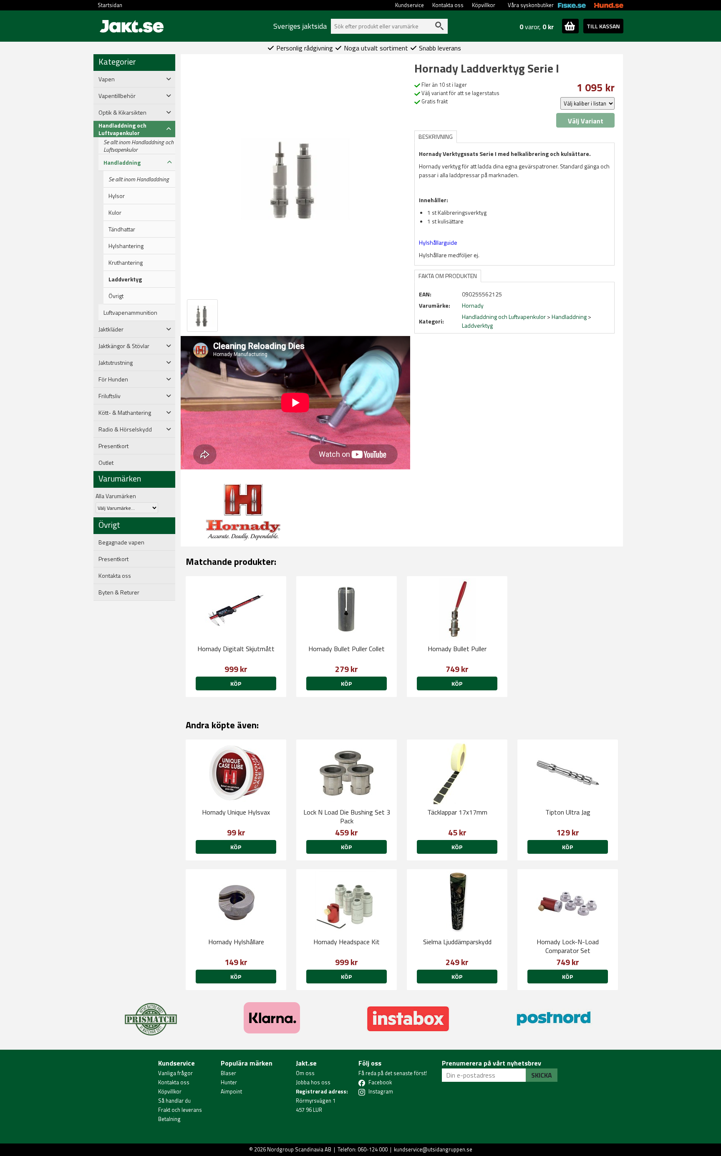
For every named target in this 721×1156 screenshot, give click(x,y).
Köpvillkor (483, 5)
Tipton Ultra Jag (567, 812)
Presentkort (113, 446)
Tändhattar (121, 229)
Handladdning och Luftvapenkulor (504, 316)
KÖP (346, 683)
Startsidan (110, 5)
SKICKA (541, 1075)
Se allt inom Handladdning (138, 179)
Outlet (105, 462)
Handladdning (569, 316)
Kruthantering (125, 262)
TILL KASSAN (603, 26)
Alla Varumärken (116, 495)
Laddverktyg (125, 279)
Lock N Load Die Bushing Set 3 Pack (346, 816)
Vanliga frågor (175, 1073)
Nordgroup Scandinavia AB (299, 1149)
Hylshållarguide (438, 242)
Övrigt (116, 296)
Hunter (229, 1082)
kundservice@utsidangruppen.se (433, 1149)
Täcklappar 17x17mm (457, 812)
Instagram (380, 1091)
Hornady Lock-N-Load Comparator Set (568, 946)
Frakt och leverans (180, 1110)
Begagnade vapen (121, 542)
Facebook (380, 1082)
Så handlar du (174, 1100)
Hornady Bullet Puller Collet (346, 649)
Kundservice (409, 5)
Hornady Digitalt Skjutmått (236, 649)
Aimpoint (231, 1091)
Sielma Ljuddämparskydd (457, 942)
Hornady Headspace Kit (346, 942)
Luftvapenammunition (130, 312)
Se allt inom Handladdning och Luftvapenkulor (138, 145)
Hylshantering (126, 246)
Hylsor (116, 196)
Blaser (228, 1073)
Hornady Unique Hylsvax (236, 812)
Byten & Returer (118, 592)
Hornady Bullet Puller (457, 649)
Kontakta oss (448, 5)
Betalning (169, 1119)
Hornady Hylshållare (236, 942)
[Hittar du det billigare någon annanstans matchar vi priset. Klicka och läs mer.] (150, 1014)
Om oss (305, 1073)
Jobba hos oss (313, 1082)
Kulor (114, 212)
